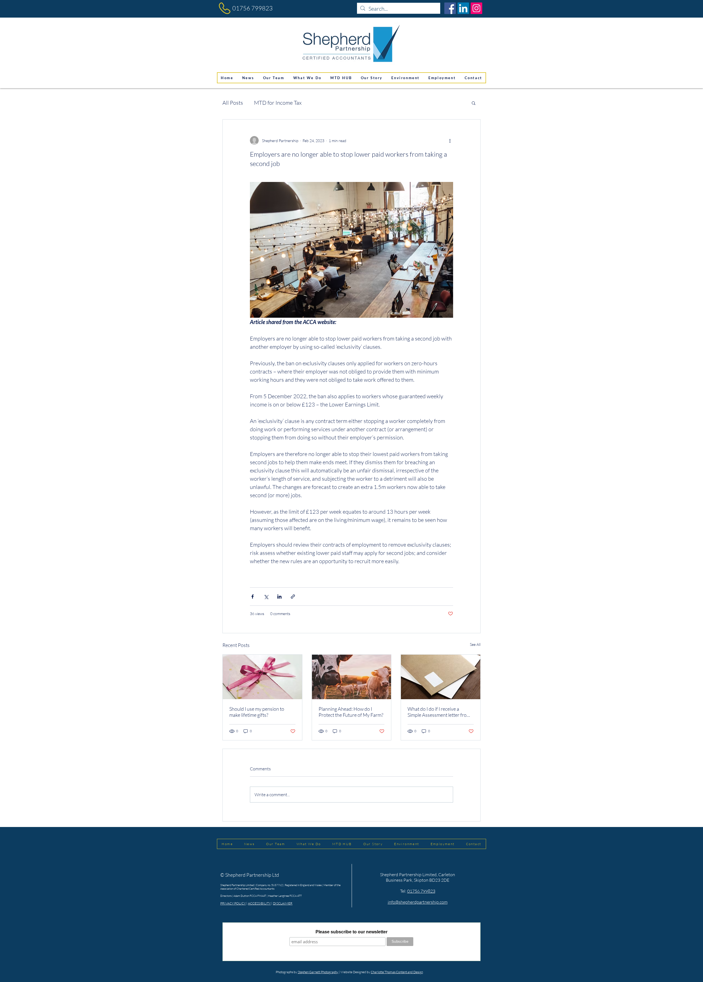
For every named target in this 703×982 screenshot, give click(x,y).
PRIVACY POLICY (233, 903)
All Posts (232, 102)
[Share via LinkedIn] (279, 596)
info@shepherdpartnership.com (418, 902)
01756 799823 (252, 8)
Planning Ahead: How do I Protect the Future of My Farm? (351, 712)
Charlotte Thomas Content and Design (397, 972)
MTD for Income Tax (278, 102)
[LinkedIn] (463, 8)
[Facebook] (450, 8)
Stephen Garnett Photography (318, 972)
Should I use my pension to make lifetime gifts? (256, 712)
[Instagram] (476, 8)
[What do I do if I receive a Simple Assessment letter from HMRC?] (440, 677)
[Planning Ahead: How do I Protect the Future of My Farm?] (351, 677)
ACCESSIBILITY (259, 903)
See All (475, 644)
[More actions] (450, 140)
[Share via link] (292, 596)
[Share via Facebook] (252, 596)
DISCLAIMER (282, 903)
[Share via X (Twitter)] (266, 596)
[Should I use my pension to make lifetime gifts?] (262, 677)
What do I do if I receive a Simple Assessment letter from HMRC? (439, 712)
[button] (473, 103)
